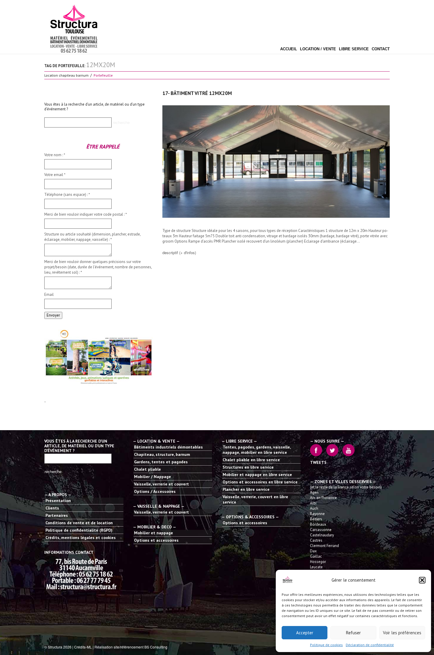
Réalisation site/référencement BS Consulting (130, 646)
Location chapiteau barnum (66, 75)
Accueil (288, 49)
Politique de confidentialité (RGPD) (78, 530)
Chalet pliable (147, 469)
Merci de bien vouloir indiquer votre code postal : (85, 214)
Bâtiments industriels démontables (168, 447)
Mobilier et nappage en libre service (257, 474)
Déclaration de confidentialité (370, 645)
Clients (52, 508)
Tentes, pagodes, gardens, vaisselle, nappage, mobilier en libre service (257, 449)
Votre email (55, 174)
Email (49, 294)
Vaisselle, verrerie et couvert (161, 484)
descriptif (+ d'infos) (179, 252)
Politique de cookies (326, 645)
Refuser (353, 632)
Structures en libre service (248, 467)
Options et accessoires (156, 540)
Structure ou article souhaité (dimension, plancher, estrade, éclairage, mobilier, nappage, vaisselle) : (92, 237)
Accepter (304, 632)
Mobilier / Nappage (152, 476)
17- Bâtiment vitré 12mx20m (197, 93)
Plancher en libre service (246, 489)
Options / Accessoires (155, 491)
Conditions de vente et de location (79, 522)
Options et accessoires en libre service (260, 482)
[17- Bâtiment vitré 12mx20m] (276, 161)
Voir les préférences (402, 632)
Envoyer (53, 315)
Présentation (58, 500)
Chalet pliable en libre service (251, 459)
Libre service (354, 49)
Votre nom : (54, 154)
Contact (381, 49)
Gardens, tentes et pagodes (161, 461)
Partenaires (56, 515)
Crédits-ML (83, 646)
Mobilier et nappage (153, 532)
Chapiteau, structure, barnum (162, 454)
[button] (422, 580)
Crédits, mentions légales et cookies (80, 537)
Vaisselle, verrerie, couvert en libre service (255, 499)
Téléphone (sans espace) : (67, 194)
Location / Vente (318, 49)
